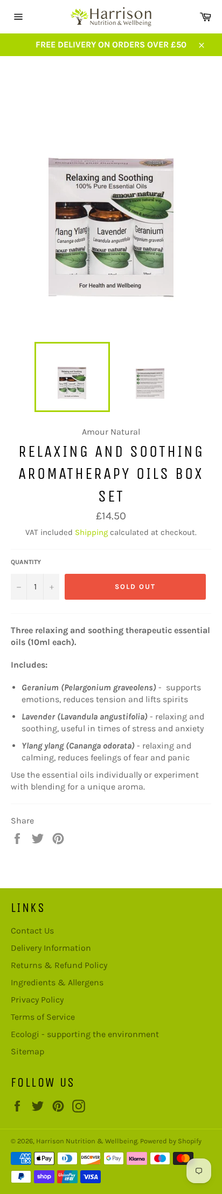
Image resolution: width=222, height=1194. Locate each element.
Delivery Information (51, 948)
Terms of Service (43, 1017)
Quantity (26, 562)
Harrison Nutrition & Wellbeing (86, 1141)
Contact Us (32, 930)
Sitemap (27, 1051)
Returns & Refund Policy (59, 965)
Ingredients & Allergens (57, 982)
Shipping (91, 532)
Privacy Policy (37, 999)
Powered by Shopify (171, 1141)
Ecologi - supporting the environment (85, 1034)
